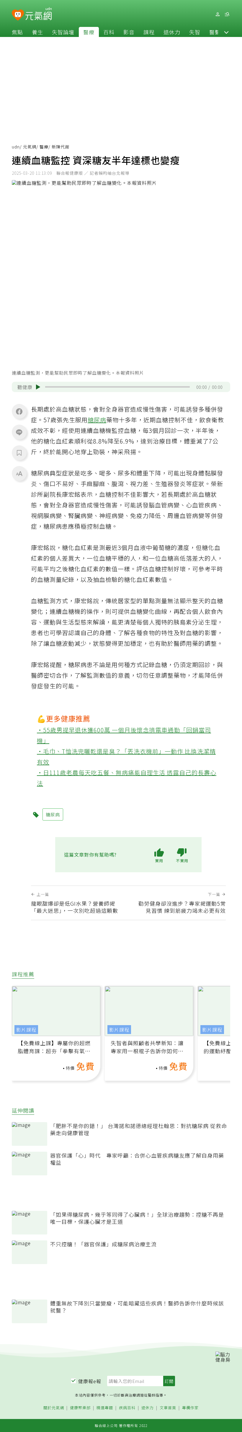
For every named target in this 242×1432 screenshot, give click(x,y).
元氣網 (29, 147)
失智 (194, 32)
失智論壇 (63, 32)
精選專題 (105, 1408)
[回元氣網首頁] (38, 14)
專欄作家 (190, 1408)
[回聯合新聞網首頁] (18, 15)
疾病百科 (127, 1408)
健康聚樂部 (80, 1408)
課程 (149, 32)
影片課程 (26, 1029)
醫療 (88, 32)
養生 (37, 32)
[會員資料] (217, 14)
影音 (129, 32)
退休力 (171, 32)
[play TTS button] (38, 387)
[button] (226, 32)
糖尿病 (97, 419)
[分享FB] (19, 411)
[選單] (226, 14)
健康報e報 (89, 1381)
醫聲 (214, 32)
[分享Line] (19, 432)
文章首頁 (168, 1408)
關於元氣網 (53, 1408)
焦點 (17, 32)
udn (16, 147)
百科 (109, 32)
